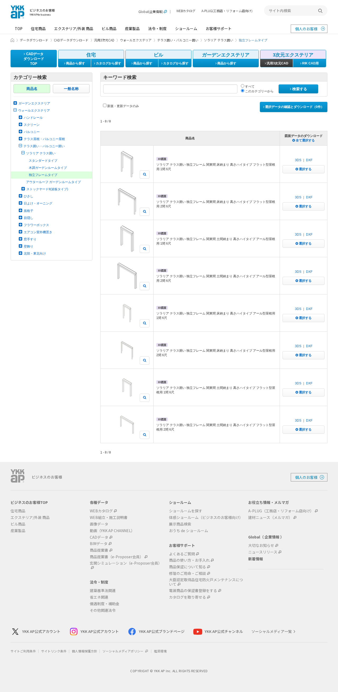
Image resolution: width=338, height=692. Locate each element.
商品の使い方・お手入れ (189, 560)
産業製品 (132, 28)
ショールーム (186, 28)
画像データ (99, 524)
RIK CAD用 (310, 63)
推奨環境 (160, 651)
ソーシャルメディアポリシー (123, 651)
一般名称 (71, 89)
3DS (298, 160)
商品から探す (75, 63)
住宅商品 (38, 28)
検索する (299, 89)
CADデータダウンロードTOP (34, 59)
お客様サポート (219, 28)
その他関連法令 (103, 610)
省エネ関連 (99, 597)
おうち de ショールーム (188, 530)
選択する (305, 169)
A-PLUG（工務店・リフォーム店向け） (281, 511)
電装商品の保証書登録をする (193, 590)
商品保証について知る (187, 567)
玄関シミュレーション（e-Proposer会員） (126, 563)
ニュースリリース (262, 552)
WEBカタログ (185, 11)
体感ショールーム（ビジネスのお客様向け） (206, 517)
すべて (249, 86)
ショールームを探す (185, 511)
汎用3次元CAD (277, 63)
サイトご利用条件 (23, 651)
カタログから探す (108, 63)
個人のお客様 (306, 28)
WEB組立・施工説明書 (109, 517)
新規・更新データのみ (122, 106)
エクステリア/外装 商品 (73, 28)
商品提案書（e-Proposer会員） (116, 557)
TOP (18, 28)
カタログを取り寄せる (187, 597)
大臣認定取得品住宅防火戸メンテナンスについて (206, 582)
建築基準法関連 (103, 590)
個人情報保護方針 (84, 651)
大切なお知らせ (261, 545)
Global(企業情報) (150, 11)
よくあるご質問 (182, 554)
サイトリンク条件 (54, 651)
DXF (309, 160)
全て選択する (305, 140)
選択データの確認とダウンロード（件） (294, 107)
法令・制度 (157, 28)
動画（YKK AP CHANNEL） (112, 530)
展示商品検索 (180, 524)
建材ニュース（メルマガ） (270, 517)
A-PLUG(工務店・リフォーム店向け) (226, 11)
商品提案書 (99, 550)
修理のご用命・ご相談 (187, 573)
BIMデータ (98, 543)
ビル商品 (109, 28)
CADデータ (99, 537)
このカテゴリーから (259, 91)
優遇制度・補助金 (104, 604)
